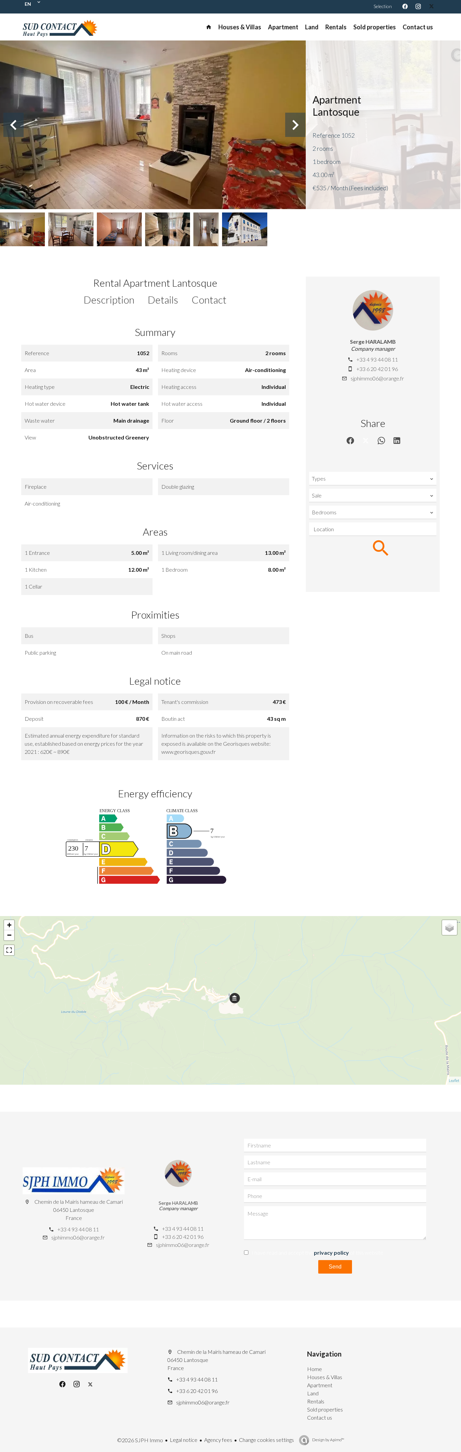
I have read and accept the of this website (317, 1252)
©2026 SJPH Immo (140, 1440)
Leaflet (454, 1080)
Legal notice (183, 1439)
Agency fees (218, 1439)
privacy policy (331, 1252)
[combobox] (372, 478)
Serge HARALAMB (373, 341)
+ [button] (9, 925)
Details (163, 299)
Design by (327, 1439)
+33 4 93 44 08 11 (377, 359)
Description (109, 299)
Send (335, 1267)
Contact (209, 299)
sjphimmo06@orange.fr (377, 378)
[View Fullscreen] (9, 950)
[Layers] (449, 927)
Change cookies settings (266, 1439)
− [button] (9, 935)
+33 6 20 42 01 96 (377, 369)
